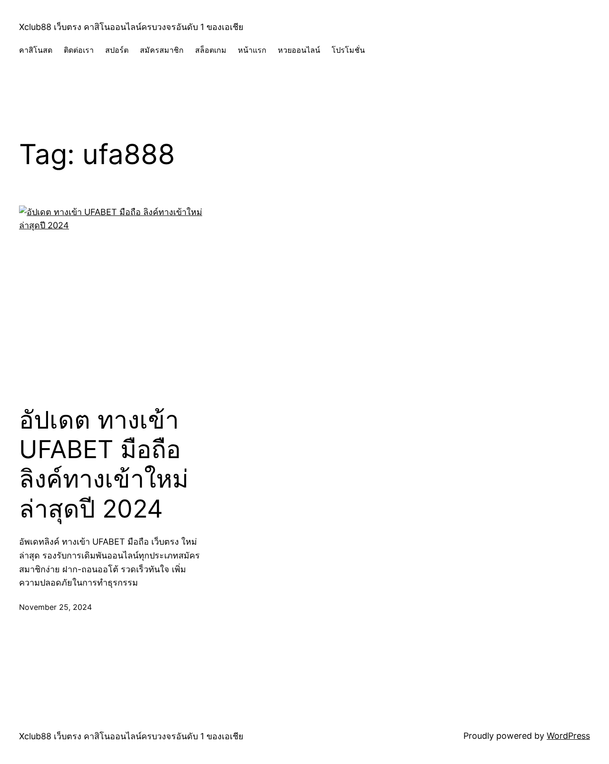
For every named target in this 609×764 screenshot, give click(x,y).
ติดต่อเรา (79, 50)
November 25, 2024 (55, 607)
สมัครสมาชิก (162, 50)
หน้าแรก (252, 50)
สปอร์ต (116, 50)
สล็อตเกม (210, 50)
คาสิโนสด (35, 50)
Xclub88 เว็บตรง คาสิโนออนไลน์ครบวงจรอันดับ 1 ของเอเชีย (131, 27)
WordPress (568, 736)
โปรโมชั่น (348, 50)
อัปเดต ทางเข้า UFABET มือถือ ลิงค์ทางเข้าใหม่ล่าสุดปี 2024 (103, 464)
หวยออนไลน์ (299, 50)
